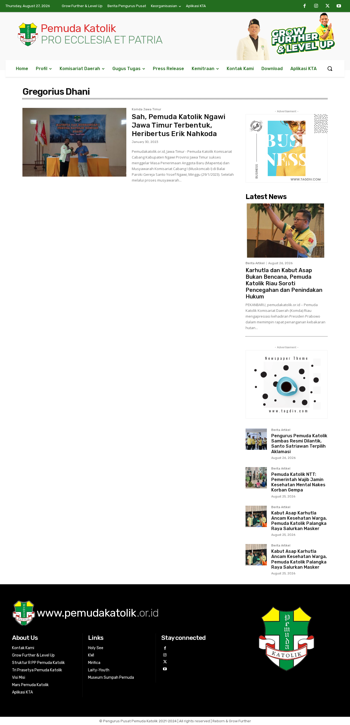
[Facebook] (305, 6)
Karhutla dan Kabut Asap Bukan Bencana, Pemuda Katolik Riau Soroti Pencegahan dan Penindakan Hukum (284, 283)
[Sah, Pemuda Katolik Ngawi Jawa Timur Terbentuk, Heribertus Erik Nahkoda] (74, 142)
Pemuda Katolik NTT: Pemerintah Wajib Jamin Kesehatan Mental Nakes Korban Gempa (298, 482)
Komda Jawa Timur (146, 109)
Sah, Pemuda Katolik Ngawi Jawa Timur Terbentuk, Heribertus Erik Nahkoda (178, 125)
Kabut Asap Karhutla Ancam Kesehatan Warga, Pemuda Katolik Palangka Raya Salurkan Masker (299, 520)
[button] (330, 68)
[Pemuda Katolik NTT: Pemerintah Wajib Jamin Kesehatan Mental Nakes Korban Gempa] (256, 477)
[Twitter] (327, 6)
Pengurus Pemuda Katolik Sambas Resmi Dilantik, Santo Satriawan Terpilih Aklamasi (299, 443)
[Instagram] (316, 6)
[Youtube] (339, 6)
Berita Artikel (255, 263)
